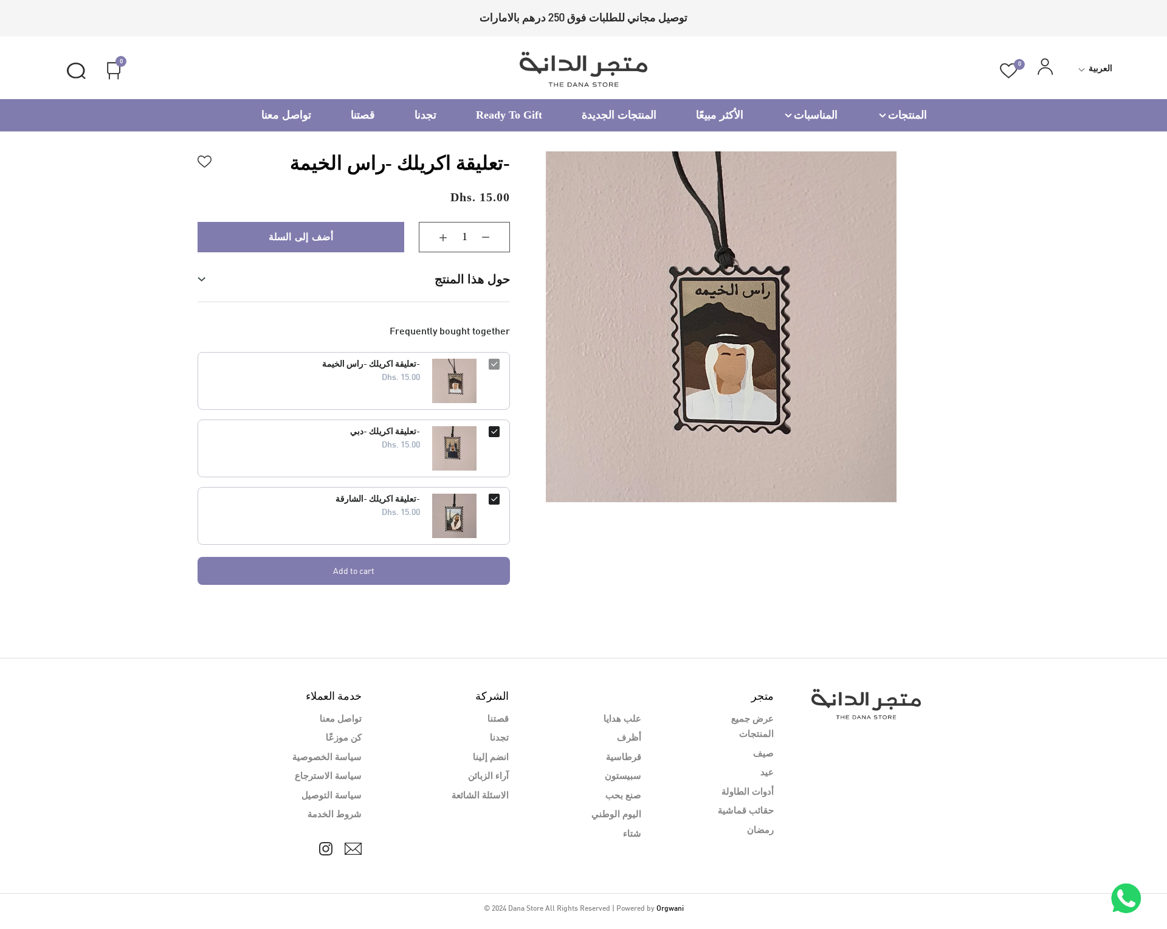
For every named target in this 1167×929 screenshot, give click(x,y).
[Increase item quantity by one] (434, 237)
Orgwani (670, 909)
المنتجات (907, 115)
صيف (763, 754)
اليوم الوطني (616, 814)
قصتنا (363, 115)
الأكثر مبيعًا (719, 115)
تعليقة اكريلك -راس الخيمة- (371, 364)
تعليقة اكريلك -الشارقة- (378, 499)
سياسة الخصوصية (327, 757)
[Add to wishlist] (205, 159)
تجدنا (425, 115)
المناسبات (816, 115)
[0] (1008, 71)
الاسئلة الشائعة (480, 796)
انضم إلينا (491, 757)
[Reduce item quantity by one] (494, 237)
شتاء (632, 834)
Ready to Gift (509, 115)
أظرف (629, 738)
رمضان (760, 830)
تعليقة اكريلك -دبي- (385, 432)
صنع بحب (623, 796)
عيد (767, 772)
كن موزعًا (344, 738)
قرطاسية (623, 757)
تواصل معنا (286, 115)
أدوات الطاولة (747, 792)
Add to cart (353, 570)
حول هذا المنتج (472, 279)
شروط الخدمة (335, 814)
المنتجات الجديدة (619, 115)
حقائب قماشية (746, 811)
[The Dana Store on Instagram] (325, 848)
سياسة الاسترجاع (328, 776)
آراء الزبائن (488, 776)
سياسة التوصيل (331, 796)
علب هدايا (622, 719)
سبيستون (623, 776)
